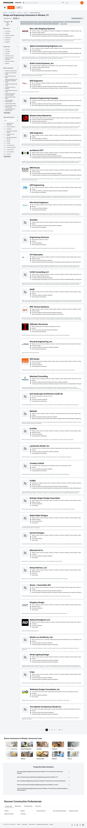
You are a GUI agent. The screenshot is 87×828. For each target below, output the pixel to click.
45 (59, 729)
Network (18, 2)
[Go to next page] (62, 730)
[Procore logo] (8, 3)
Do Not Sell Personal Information (42, 824)
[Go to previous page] (41, 730)
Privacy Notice (24, 824)
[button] (4, 31)
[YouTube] (83, 825)
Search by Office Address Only (8, 23)
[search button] (81, 2)
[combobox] (72, 3)
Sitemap (51, 824)
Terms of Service (32, 824)
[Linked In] (72, 825)
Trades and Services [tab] (28, 806)
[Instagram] (80, 825)
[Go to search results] (17, 120)
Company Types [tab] (8, 806)
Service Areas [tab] (38, 806)
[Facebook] (74, 825)
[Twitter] (77, 825)
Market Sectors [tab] (18, 806)
